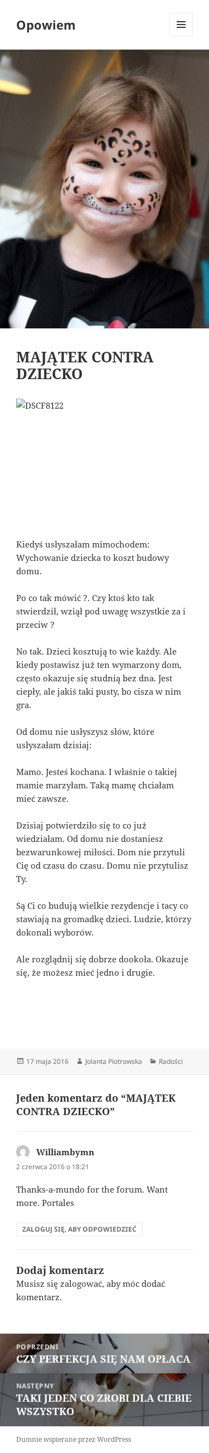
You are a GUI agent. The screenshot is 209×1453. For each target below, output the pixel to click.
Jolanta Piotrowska (113, 1061)
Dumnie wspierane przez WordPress (73, 1439)
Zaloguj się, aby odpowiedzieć (79, 1229)
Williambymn (65, 1151)
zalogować (81, 1283)
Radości (171, 1061)
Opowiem (46, 24)
